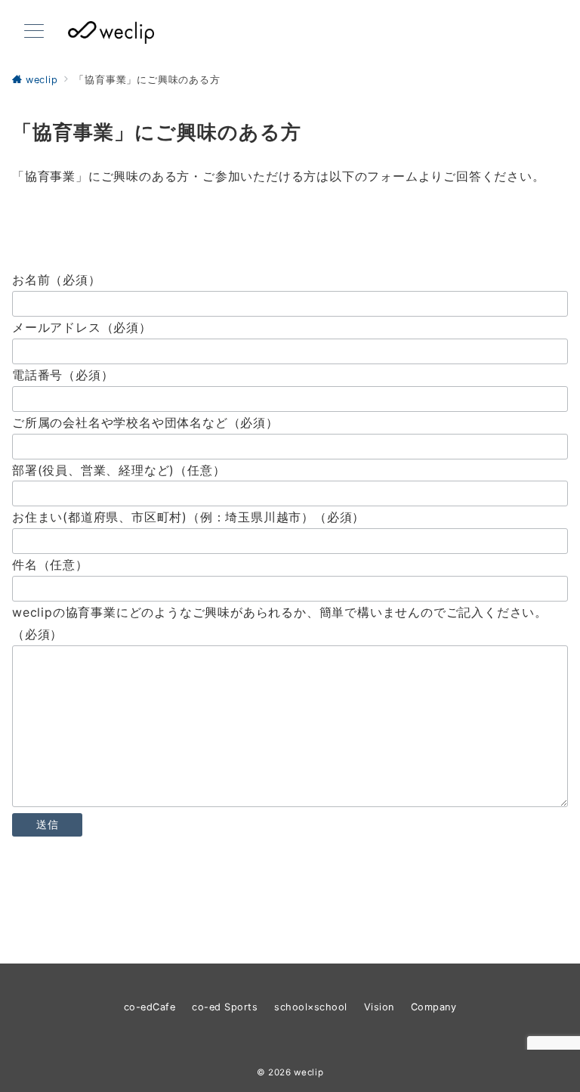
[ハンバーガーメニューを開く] (34, 32)
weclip (308, 1072)
